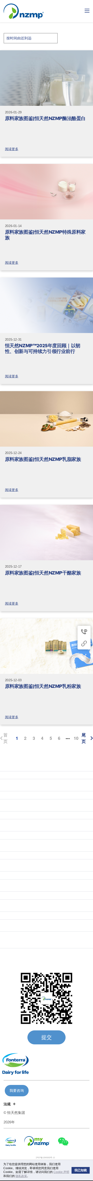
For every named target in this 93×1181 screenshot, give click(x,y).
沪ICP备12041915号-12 (45, 1158)
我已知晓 (80, 1170)
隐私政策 (21, 1176)
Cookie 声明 (61, 1172)
